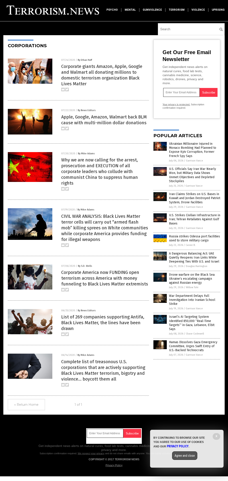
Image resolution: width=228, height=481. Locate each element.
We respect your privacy (91, 453)
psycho (112, 9)
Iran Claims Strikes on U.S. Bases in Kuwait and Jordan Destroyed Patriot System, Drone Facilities (194, 198)
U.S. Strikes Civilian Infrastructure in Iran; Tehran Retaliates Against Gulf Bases (194, 219)
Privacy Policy (114, 465)
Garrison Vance (194, 160)
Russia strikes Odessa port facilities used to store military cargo (194, 238)
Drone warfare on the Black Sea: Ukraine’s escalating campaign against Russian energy (192, 279)
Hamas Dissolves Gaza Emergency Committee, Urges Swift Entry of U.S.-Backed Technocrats (193, 346)
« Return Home (26, 405)
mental (130, 9)
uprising (218, 9)
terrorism (177, 9)
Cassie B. (190, 245)
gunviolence (152, 9)
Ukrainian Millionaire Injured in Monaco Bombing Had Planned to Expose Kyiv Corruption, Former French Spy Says (192, 150)
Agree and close (185, 455)
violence (198, 9)
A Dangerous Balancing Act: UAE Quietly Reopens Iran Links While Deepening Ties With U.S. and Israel (194, 257)
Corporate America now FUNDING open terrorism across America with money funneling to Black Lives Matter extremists (104, 278)
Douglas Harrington (196, 266)
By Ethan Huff (85, 60)
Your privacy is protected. (176, 104)
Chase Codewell (195, 333)
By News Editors (87, 110)
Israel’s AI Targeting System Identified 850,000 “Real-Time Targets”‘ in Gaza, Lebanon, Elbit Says (191, 323)
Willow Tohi (192, 287)
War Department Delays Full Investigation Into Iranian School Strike (192, 300)
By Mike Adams (86, 153)
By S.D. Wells (85, 266)
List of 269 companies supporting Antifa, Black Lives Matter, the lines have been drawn (102, 322)
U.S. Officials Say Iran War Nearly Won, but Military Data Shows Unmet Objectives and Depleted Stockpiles (192, 175)
